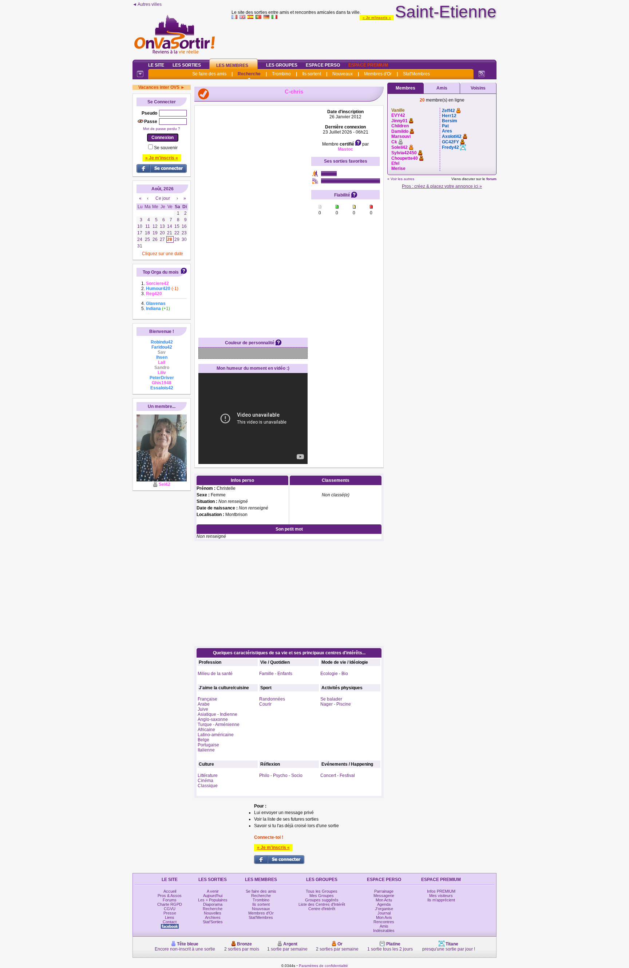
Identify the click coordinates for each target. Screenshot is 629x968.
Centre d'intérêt (321, 908)
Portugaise (208, 744)
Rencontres (383, 922)
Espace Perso (323, 65)
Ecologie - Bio (334, 673)
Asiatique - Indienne (217, 714)
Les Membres (232, 65)
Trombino (281, 73)
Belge (203, 739)
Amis (441, 88)
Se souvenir (166, 147)
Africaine (206, 729)
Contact (170, 922)
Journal (384, 913)
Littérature (208, 775)
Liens (169, 917)
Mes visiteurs (441, 895)
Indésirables (384, 930)
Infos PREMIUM (441, 891)
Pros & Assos (170, 895)
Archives (213, 917)
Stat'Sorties (213, 922)
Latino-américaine (216, 734)
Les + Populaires (213, 900)
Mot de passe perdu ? (161, 129)
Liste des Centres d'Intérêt (321, 904)
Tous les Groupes (321, 891)
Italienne (206, 750)
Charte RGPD (169, 904)
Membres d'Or (378, 73)
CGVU (169, 908)
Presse (169, 913)
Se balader (331, 699)
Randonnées (272, 699)
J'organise (384, 908)
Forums (170, 900)
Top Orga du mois (161, 272)
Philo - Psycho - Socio (280, 775)
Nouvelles (212, 913)
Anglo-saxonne (213, 719)
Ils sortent (311, 73)
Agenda (384, 904)
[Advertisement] (364, 37)
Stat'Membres (416, 73)
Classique (208, 785)
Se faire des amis (209, 73)
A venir (213, 891)
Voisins (478, 88)
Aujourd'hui (212, 895)
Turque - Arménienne (219, 724)
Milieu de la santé (215, 673)
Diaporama (212, 904)
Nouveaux (342, 73)
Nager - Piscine (335, 704)
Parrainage (383, 891)
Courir (265, 704)
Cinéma (205, 780)
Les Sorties (187, 65)
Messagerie (383, 895)
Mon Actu (384, 900)
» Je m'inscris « (377, 18)
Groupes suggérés (322, 900)
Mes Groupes (321, 895)
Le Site (156, 65)
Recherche (249, 73)
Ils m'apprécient (441, 900)
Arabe (204, 704)
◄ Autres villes (147, 4)
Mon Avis (384, 917)
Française (207, 699)
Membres (405, 88)
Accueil (169, 891)
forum (491, 179)
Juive (203, 709)
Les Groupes (281, 65)
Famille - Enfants (275, 673)
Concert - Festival (337, 775)
